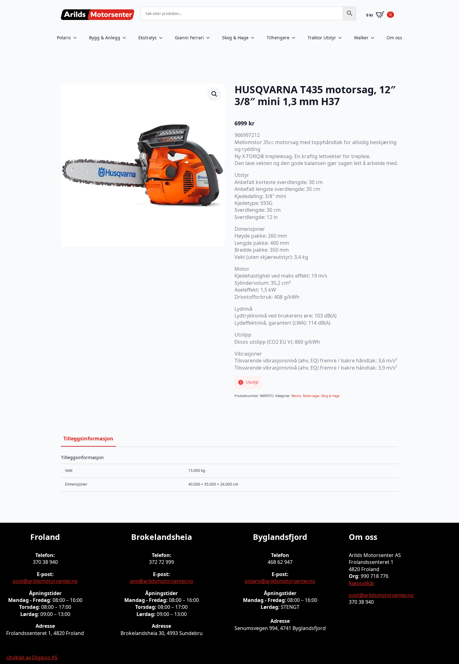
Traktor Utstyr (322, 38)
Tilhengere (278, 38)
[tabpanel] (229, 473)
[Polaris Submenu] (77, 37)
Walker (361, 38)
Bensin (296, 396)
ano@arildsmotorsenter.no (161, 581)
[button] (214, 93)
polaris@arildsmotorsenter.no (280, 581)
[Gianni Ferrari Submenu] (210, 37)
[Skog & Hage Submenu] (254, 37)
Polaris (64, 38)
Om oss (394, 38)
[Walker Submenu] (374, 37)
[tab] (88, 438)
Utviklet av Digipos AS (31, 657)
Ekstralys (147, 38)
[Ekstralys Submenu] (163, 37)
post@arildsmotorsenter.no (45, 581)
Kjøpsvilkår (362, 583)
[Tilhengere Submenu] (295, 37)
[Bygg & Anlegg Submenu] (126, 37)
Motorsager (311, 396)
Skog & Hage (235, 38)
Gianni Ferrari (189, 38)
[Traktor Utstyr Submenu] (342, 37)
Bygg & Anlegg (104, 38)
